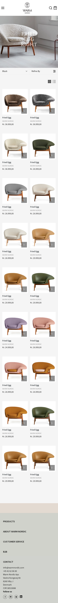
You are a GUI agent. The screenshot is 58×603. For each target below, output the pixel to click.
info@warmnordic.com (13, 567)
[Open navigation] (3, 8)
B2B (5, 551)
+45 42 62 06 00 (10, 571)
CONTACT (8, 561)
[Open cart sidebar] (55, 8)
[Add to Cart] (24, 111)
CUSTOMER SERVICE (13, 541)
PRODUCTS (9, 521)
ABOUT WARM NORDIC (14, 531)
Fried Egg (6, 117)
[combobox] (50, 8)
